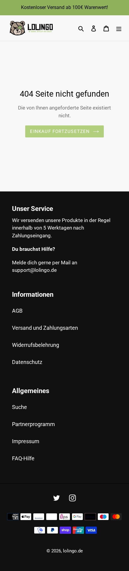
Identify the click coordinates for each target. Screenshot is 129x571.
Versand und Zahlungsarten (45, 328)
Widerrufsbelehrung (35, 345)
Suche (19, 407)
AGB (17, 311)
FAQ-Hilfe (23, 458)
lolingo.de (73, 551)
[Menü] (118, 28)
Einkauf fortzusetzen (60, 131)
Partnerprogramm (33, 424)
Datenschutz (27, 362)
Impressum (25, 441)
